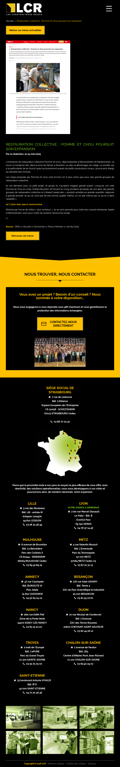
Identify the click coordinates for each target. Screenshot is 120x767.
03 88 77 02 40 (62, 421)
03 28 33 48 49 (34, 524)
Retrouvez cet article (23, 236)
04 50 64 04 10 (34, 598)
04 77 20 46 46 (34, 692)
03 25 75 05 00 (34, 663)
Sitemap (92, 763)
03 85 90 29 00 (85, 663)
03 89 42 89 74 (34, 565)
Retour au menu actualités (25, 30)
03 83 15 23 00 (34, 626)
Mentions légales (56, 763)
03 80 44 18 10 (85, 631)
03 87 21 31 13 (85, 565)
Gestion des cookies (76, 763)
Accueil (10, 21)
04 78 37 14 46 (85, 528)
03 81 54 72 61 (85, 598)
